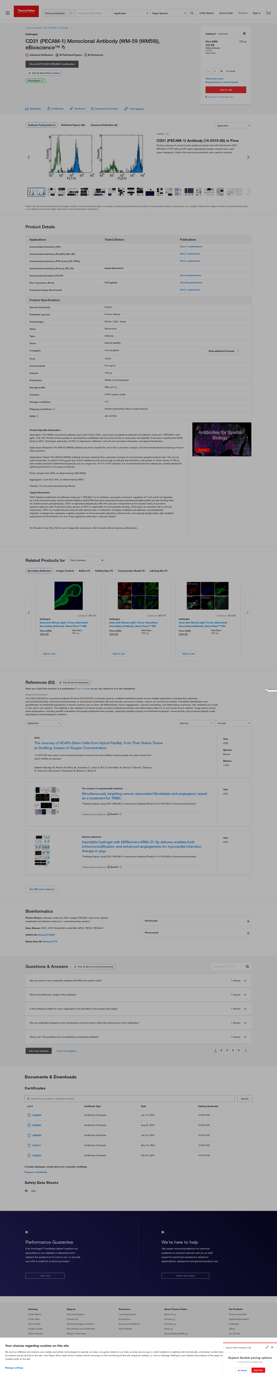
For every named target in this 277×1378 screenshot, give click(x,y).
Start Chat (258, 1370)
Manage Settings (14, 1367)
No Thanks (242, 1370)
